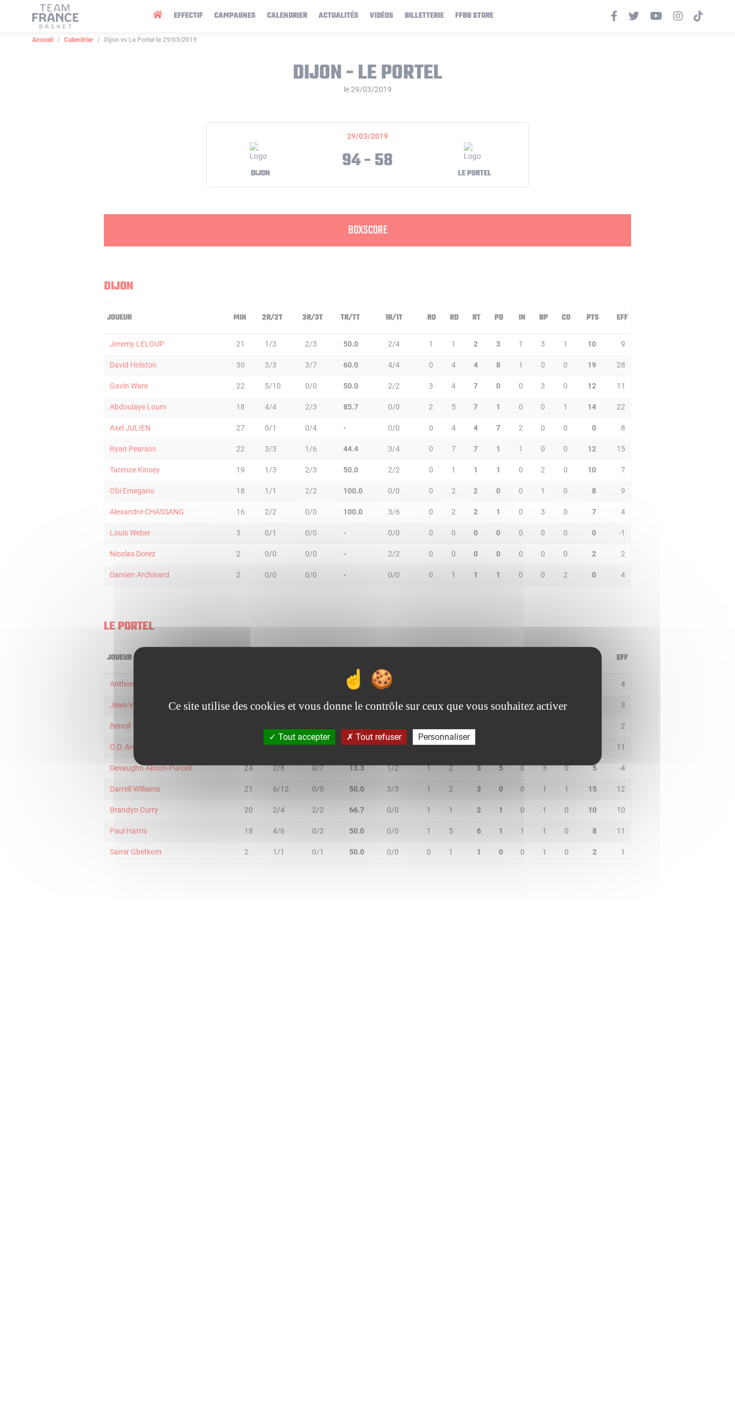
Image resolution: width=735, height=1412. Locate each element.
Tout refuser (377, 737)
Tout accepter (303, 737)
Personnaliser (444, 737)
